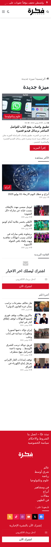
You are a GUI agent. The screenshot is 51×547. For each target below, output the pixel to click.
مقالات (45, 495)
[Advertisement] (25, 46)
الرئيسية (41, 78)
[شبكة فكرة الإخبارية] (36, 12)
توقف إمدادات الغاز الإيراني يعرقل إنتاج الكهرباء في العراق (18, 363)
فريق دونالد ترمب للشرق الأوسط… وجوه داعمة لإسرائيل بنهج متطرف (19, 348)
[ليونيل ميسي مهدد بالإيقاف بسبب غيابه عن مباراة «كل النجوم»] (41, 210)
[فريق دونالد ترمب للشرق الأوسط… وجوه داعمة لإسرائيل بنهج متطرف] (41, 348)
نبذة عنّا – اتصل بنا (38, 434)
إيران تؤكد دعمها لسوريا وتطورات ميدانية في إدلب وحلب (19, 333)
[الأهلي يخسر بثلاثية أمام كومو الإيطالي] (41, 225)
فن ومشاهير (41, 487)
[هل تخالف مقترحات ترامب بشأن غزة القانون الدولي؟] (41, 306)
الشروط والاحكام (39, 438)
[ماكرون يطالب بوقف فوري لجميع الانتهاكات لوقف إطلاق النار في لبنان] (41, 319)
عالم (46, 467)
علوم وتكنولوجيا (39, 480)
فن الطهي (43, 500)
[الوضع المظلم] (8, 13)
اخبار (45, 123)
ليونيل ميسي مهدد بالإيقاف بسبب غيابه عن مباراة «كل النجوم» (18, 210)
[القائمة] (3, 13)
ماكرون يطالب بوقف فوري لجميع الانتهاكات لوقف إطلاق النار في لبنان (17, 318)
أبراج (46, 491)
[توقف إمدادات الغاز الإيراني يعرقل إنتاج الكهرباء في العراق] (41, 363)
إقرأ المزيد (39, 147)
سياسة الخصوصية (38, 442)
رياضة (45, 476)
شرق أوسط (42, 471)
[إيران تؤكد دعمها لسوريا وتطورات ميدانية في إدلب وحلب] (41, 333)
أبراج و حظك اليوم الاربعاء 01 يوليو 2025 (28, 194)
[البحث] (47, 13)
